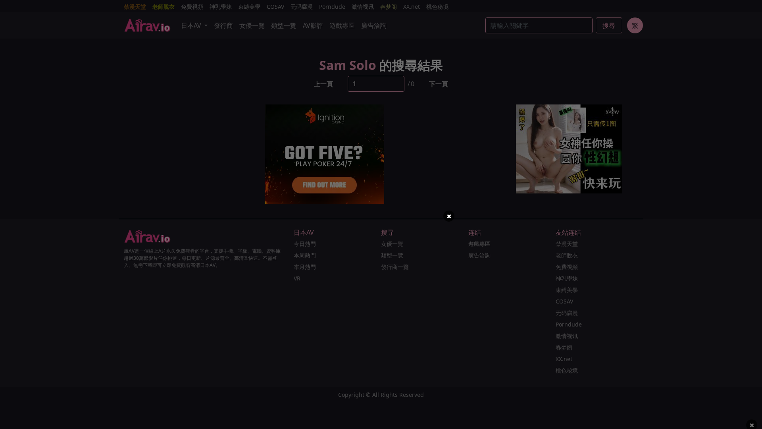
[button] (448, 216)
